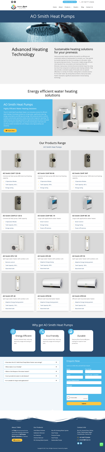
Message (69, 386)
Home (55, 7)
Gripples (66, 448)
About (61, 7)
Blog (82, 7)
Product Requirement (73, 380)
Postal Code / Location (91, 375)
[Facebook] (12, 2)
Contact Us (89, 7)
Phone (68, 375)
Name (68, 369)
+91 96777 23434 (87, 2)
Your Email (88, 369)
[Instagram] (15, 2)
